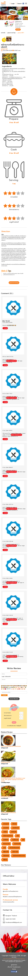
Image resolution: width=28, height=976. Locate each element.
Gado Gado (15, 851)
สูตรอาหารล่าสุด (11, 33)
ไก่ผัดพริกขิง (6, 855)
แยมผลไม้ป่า (6, 828)
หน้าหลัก (3, 33)
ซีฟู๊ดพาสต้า (5, 851)
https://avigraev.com (16, 435)
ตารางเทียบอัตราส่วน (11, 725)
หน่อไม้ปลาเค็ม (17, 843)
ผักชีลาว (5, 832)
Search (19, 3)
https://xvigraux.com (12, 508)
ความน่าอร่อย (7, 713)
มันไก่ (4, 847)
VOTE (14, 722)
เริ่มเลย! (18, 29)
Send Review (14, 699)
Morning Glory (6, 843)
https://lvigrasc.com (11, 472)
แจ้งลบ (5, 328)
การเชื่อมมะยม (15, 839)
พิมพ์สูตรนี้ (19, 725)
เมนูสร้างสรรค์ (7, 718)
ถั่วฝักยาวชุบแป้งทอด (8, 836)
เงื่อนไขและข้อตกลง (20, 959)
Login (13, 3)
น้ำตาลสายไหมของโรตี (14, 847)
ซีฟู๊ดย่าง (5, 859)
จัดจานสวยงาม (7, 715)
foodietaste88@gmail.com (14, 922)
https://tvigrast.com (11, 398)
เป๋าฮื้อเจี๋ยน (5, 839)
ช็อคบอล (15, 824)
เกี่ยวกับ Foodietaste (14, 967)
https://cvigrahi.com (11, 361)
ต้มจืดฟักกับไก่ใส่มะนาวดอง (19, 855)
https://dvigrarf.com (11, 582)
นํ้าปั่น (18, 836)
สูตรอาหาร (14, 965)
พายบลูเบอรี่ (6, 824)
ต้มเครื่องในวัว (16, 828)
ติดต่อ (14, 969)
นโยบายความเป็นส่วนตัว (9, 959)
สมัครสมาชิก (8, 676)
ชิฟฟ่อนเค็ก (13, 832)
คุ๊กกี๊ (23, 839)
